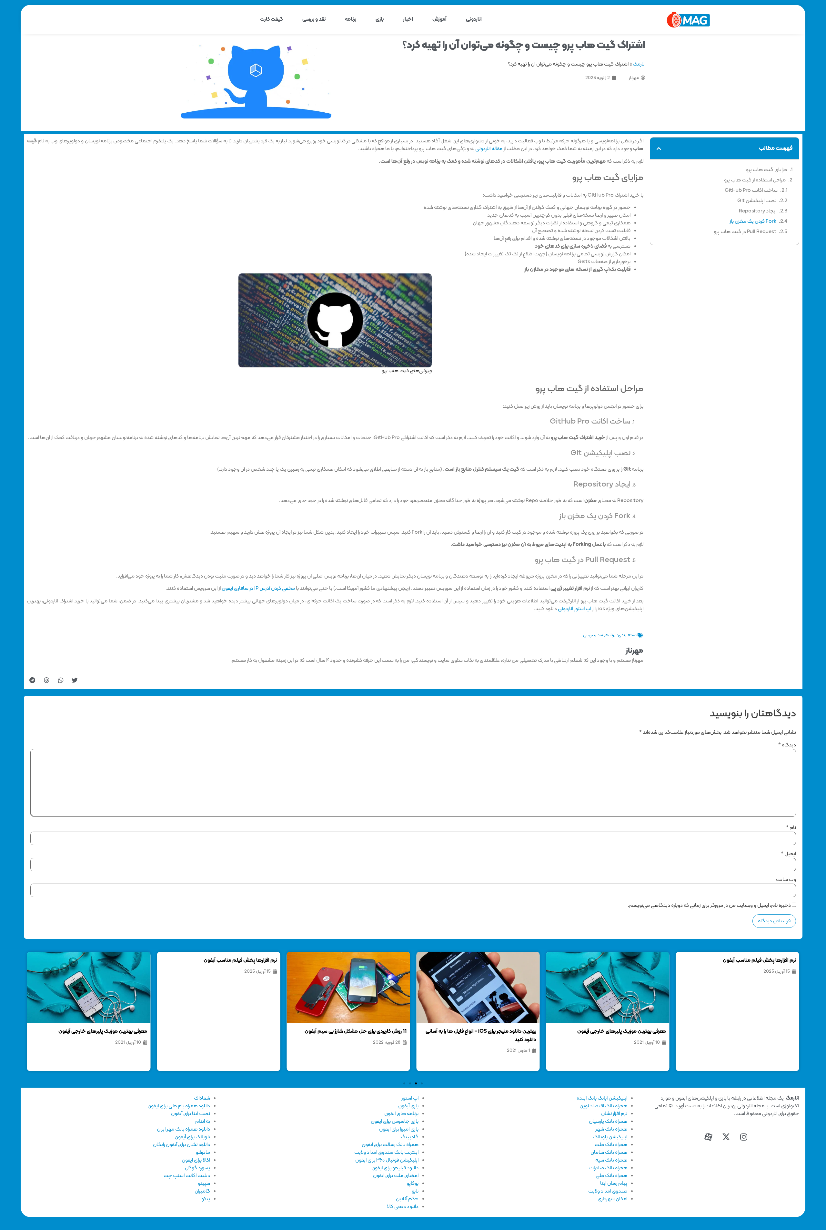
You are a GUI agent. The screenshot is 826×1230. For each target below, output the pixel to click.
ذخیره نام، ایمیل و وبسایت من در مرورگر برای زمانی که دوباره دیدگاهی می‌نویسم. (709, 905)
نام (791, 827)
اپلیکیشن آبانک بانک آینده (602, 1098)
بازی (380, 19)
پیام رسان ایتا (613, 1183)
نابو (415, 1191)
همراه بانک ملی (611, 1176)
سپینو (204, 1183)
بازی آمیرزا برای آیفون (398, 1129)
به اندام (202, 1121)
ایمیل (788, 853)
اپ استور (409, 1098)
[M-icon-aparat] (708, 1137)
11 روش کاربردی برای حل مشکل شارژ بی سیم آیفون (356, 1031)
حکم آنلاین (407, 1199)
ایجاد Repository (757, 211)
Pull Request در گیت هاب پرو (745, 232)
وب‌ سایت (786, 879)
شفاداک (202, 1098)
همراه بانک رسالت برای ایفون (390, 1145)
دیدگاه (787, 745)
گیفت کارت (271, 19)
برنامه (350, 19)
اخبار (408, 19)
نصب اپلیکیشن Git (756, 201)
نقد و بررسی (314, 19)
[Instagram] (744, 1137)
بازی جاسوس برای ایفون (394, 1121)
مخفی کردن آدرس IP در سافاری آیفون (258, 588)
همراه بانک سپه (611, 1160)
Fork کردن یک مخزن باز (753, 221)
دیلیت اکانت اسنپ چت (187, 1176)
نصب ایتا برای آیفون (190, 1114)
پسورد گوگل (197, 1168)
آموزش (439, 19)
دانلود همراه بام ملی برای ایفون (178, 1106)
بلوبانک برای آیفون (192, 1137)
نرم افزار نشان (614, 1114)
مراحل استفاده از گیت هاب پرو (755, 180)
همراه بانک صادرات (608, 1168)
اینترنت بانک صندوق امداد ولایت (386, 1152)
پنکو (205, 1199)
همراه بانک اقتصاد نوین (603, 1106)
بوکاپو (412, 1183)
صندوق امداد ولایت (607, 1191)
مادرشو (203, 1152)
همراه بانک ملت (611, 1145)
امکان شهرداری (612, 1199)
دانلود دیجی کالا (402, 1207)
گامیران (202, 1191)
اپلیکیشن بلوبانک (610, 1137)
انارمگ (639, 64)
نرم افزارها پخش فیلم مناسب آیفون (759, 960)
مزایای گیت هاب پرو (766, 170)
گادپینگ (409, 1137)
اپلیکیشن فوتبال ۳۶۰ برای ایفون (386, 1160)
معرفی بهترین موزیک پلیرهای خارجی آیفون (621, 1031)
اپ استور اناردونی (574, 609)
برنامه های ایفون (401, 1114)
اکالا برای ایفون (196, 1160)
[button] (659, 148)
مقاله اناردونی (488, 149)
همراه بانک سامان (608, 1152)
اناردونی (474, 19)
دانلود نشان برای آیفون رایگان (181, 1145)
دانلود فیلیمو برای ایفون (394, 1168)
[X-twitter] (726, 1137)
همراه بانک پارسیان (608, 1121)
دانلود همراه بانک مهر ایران (183, 1129)
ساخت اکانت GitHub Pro (751, 190)
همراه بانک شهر (611, 1129)
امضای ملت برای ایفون (395, 1176)
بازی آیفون (408, 1106)
